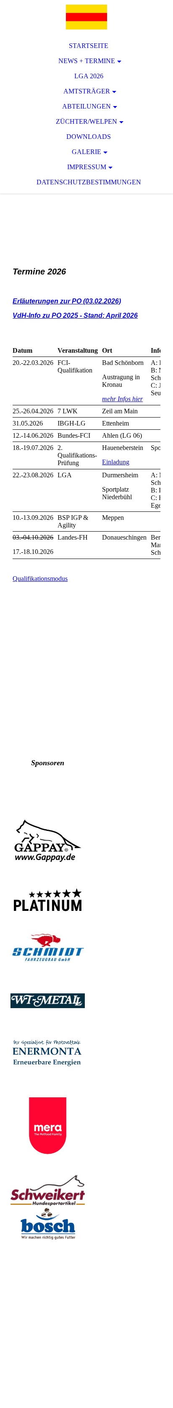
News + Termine (86, 60)
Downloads (88, 136)
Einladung (115, 462)
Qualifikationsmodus (40, 578)
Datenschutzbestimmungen (89, 182)
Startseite (88, 45)
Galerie (86, 151)
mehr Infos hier (122, 398)
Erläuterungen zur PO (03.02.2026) (67, 301)
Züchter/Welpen (86, 121)
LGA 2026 (88, 76)
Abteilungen (86, 106)
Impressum (86, 166)
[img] (86, 17)
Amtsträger (86, 91)
